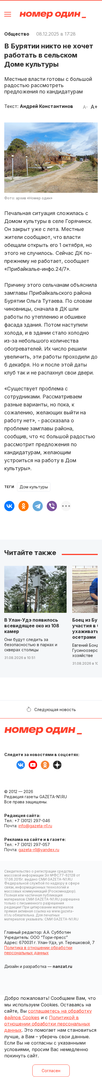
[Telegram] (38, 506)
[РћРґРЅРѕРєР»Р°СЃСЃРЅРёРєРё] (23, 506)
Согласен (51, 1070)
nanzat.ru (62, 966)
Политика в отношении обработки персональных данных (38, 950)
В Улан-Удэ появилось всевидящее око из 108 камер (31, 625)
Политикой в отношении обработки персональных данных (47, 1024)
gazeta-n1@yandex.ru (38, 849)
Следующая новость (55, 709)
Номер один (53, 15)
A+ (94, 106)
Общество (16, 34)
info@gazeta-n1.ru (35, 825)
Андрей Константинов (46, 106)
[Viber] (52, 506)
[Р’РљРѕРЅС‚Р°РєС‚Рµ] (9, 506)
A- (85, 107)
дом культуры (34, 486)
